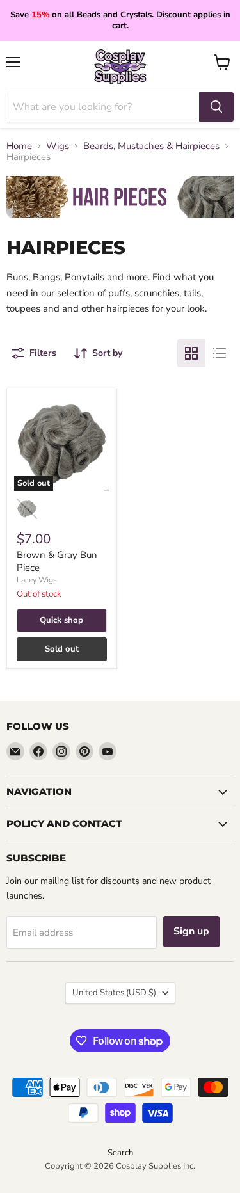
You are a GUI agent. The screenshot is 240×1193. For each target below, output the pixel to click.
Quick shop (61, 620)
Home (19, 146)
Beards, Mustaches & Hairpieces (151, 146)
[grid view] (191, 353)
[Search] (216, 107)
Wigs (57, 146)
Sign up (191, 931)
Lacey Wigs (37, 580)
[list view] (219, 353)
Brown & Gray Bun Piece (57, 561)
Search (120, 1152)
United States (114, 992)
